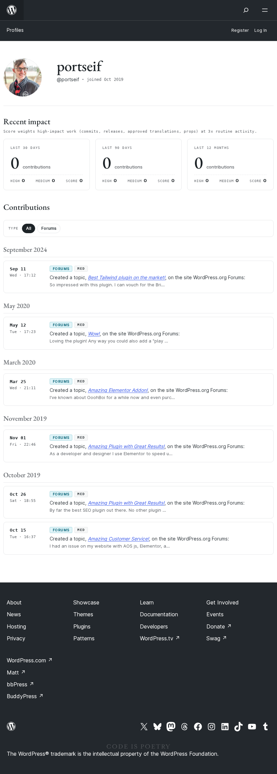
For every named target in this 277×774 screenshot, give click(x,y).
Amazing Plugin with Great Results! (126, 446)
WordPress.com (30, 660)
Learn (147, 602)
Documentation (159, 614)
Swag (216, 638)
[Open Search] (245, 10)
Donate (219, 626)
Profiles (15, 30)
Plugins (82, 626)
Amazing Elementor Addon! (118, 390)
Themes (83, 614)
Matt (16, 672)
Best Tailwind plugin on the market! (126, 277)
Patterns (84, 638)
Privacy (16, 638)
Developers (154, 626)
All (28, 228)
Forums (48, 228)
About (14, 602)
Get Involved (222, 602)
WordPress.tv (160, 638)
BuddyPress (25, 696)
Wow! (94, 333)
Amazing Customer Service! (118, 538)
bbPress (20, 684)
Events (215, 614)
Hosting (16, 626)
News (14, 614)
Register (240, 30)
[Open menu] (266, 10)
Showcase (86, 602)
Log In (260, 30)
